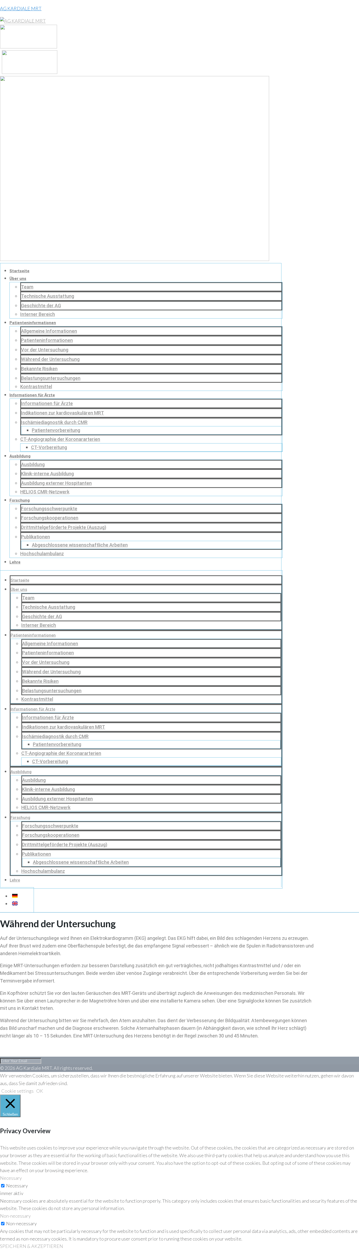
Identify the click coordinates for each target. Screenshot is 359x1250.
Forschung (19, 500)
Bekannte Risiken (39, 368)
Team (27, 287)
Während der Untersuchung (50, 359)
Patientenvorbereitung (56, 430)
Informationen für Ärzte (32, 395)
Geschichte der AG (41, 305)
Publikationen (35, 537)
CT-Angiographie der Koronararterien (60, 439)
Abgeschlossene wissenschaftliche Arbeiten (80, 545)
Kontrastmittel (36, 386)
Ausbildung (19, 456)
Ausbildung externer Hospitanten (56, 483)
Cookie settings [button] (17, 1091)
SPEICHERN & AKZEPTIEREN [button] (31, 1246)
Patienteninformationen (32, 322)
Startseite (19, 271)
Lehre (14, 562)
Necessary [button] (11, 1178)
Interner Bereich (37, 314)
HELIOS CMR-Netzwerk (44, 492)
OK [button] (39, 1091)
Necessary (17, 1185)
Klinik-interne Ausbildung (47, 473)
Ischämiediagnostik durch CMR (54, 422)
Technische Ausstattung (47, 296)
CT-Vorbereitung (49, 447)
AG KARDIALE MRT (21, 8)
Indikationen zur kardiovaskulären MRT (62, 413)
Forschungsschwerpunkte (49, 508)
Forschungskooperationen (49, 518)
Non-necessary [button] (15, 1216)
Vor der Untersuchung (44, 349)
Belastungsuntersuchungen (50, 378)
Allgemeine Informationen (49, 331)
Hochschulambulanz (42, 553)
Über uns (17, 278)
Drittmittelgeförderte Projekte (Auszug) (63, 527)
